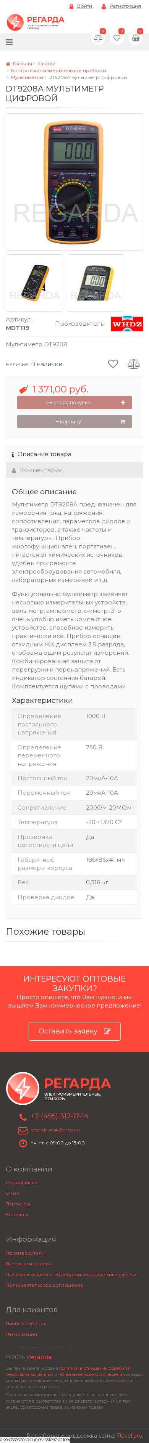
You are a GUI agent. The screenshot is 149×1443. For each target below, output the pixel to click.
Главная (22, 63)
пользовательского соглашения (91, 1374)
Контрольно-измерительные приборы (58, 70)
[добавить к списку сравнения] (134, 363)
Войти (84, 6)
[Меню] (9, 42)
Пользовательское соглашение (44, 1285)
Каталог (47, 63)
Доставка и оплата (28, 1263)
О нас (12, 1193)
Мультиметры (27, 77)
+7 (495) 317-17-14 (60, 1116)
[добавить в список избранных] (113, 363)
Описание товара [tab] (44, 454)
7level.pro (129, 1435)
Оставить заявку (68, 1031)
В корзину (68, 421)
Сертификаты (22, 1182)
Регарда (39, 1357)
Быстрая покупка (68, 402)
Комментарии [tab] (41, 470)
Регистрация (125, 6)
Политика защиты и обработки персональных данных (71, 1274)
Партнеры (18, 1204)
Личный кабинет (25, 1323)
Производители (25, 1253)
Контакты (17, 1214)
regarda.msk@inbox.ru (56, 1130)
